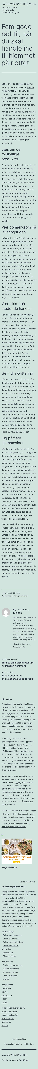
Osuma (4, 992)
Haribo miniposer (10, 976)
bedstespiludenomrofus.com (14, 826)
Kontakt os (6, 1022)
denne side (28, 801)
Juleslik (6, 979)
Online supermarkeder (12, 935)
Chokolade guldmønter (12, 965)
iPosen (4, 999)
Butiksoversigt (8, 932)
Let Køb (5, 1002)
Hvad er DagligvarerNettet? (13, 1008)
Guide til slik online (9, 1011)
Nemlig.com (7, 995)
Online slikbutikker (11, 938)
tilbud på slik (7, 917)
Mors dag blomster (10, 1015)
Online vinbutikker (10, 945)
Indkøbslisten (7, 985)
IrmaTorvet (6, 988)
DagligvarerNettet (14, 3)
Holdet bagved (8, 1018)
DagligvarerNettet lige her (20, 926)
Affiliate (5, 1025)
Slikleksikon (6, 949)
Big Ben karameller (11, 969)
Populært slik (7, 962)
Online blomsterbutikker (13, 942)
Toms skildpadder (10, 972)
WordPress (23, 1060)
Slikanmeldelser (9, 956)
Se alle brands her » (28, 882)
